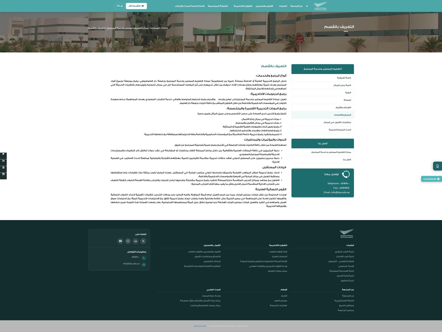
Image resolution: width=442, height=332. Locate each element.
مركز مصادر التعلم (277, 271)
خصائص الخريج (346, 305)
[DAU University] (320, 6)
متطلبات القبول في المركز (337, 122)
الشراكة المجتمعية (218, 6)
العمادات (155, 28)
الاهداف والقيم (343, 107)
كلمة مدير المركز (342, 85)
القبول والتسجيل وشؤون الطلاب (204, 251)
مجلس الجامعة (346, 310)
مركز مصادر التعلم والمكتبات (205, 305)
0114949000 (135, 257)
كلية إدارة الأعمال (345, 276)
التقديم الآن (134, 6)
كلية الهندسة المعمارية (341, 271)
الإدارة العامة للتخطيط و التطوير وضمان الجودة (263, 261)
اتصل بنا (347, 159)
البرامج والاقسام (342, 115)
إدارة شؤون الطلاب (278, 251)
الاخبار (284, 296)
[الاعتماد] (437, 166)
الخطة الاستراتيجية (344, 300)
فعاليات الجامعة (278, 305)
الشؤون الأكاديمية (243, 6)
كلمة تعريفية (344, 78)
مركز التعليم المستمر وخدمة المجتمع (127, 28)
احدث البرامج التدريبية (340, 129)
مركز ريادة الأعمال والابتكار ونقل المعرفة (200, 300)
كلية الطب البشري (344, 251)
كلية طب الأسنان (345, 256)
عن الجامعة (296, 6)
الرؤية (348, 92)
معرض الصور (280, 300)
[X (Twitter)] (143, 241)
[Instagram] (128, 241)
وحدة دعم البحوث (211, 296)
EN (118, 6)
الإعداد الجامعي (346, 266)
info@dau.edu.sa (131, 263)
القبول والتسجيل (264, 6)
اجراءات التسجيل (212, 261)
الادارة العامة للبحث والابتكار (189, 6)
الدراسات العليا (279, 256)
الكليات (283, 6)
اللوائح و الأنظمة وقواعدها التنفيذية (202, 266)
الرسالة (347, 100)
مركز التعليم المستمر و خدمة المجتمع (331, 152)
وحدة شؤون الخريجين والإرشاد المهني (268, 266)
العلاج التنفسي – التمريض (341, 261)
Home (164, 28)
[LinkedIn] (135, 241)
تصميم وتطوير (200, 326)
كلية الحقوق (347, 280)
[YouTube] (120, 241)
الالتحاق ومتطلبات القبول (207, 256)
